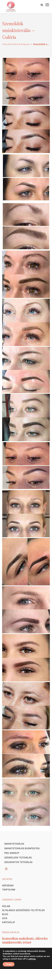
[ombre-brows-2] (26, 274)
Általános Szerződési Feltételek (23, 910)
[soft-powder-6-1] (26, 705)
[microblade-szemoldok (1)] (26, 513)
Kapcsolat (8, 922)
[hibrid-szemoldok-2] (26, 81)
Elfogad (9, 964)
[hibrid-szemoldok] (26, 129)
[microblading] (26, 226)
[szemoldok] (26, 802)
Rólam (6, 906)
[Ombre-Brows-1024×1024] (26, 561)
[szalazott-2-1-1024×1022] (26, 753)
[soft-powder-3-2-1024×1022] (26, 609)
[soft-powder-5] (26, 417)
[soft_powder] (26, 370)
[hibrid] (26, 177)
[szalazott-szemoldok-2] (26, 465)
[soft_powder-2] (26, 322)
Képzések (8, 885)
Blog (5, 914)
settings (32, 959)
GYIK (4, 918)
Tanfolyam (8, 889)
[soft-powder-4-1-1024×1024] (26, 657)
